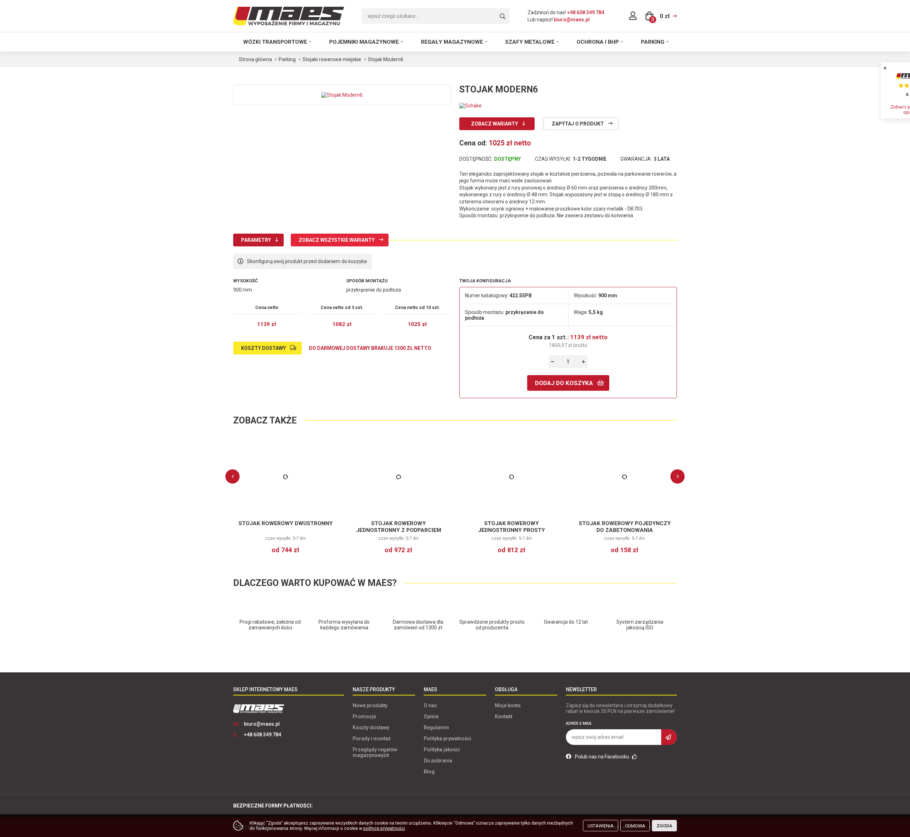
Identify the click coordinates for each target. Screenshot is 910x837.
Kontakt (503, 716)
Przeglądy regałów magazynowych (375, 752)
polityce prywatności (384, 828)
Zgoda (664, 825)
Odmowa (635, 825)
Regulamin (436, 727)
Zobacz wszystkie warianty (337, 240)
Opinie (431, 716)
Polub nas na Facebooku (602, 756)
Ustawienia (601, 825)
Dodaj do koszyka (564, 382)
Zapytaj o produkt (578, 124)
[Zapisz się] (669, 737)
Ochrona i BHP (598, 42)
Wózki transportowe (275, 42)
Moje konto (508, 705)
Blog (429, 771)
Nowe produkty (370, 705)
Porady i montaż (372, 738)
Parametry (256, 240)
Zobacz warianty (494, 124)
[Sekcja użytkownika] (633, 16)
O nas (430, 705)
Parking (652, 42)
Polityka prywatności (447, 738)
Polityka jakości (442, 749)
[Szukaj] (502, 16)
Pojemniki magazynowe (364, 42)
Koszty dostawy (263, 348)
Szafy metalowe (530, 42)
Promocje (364, 716)
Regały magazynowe (452, 42)
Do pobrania (438, 760)
